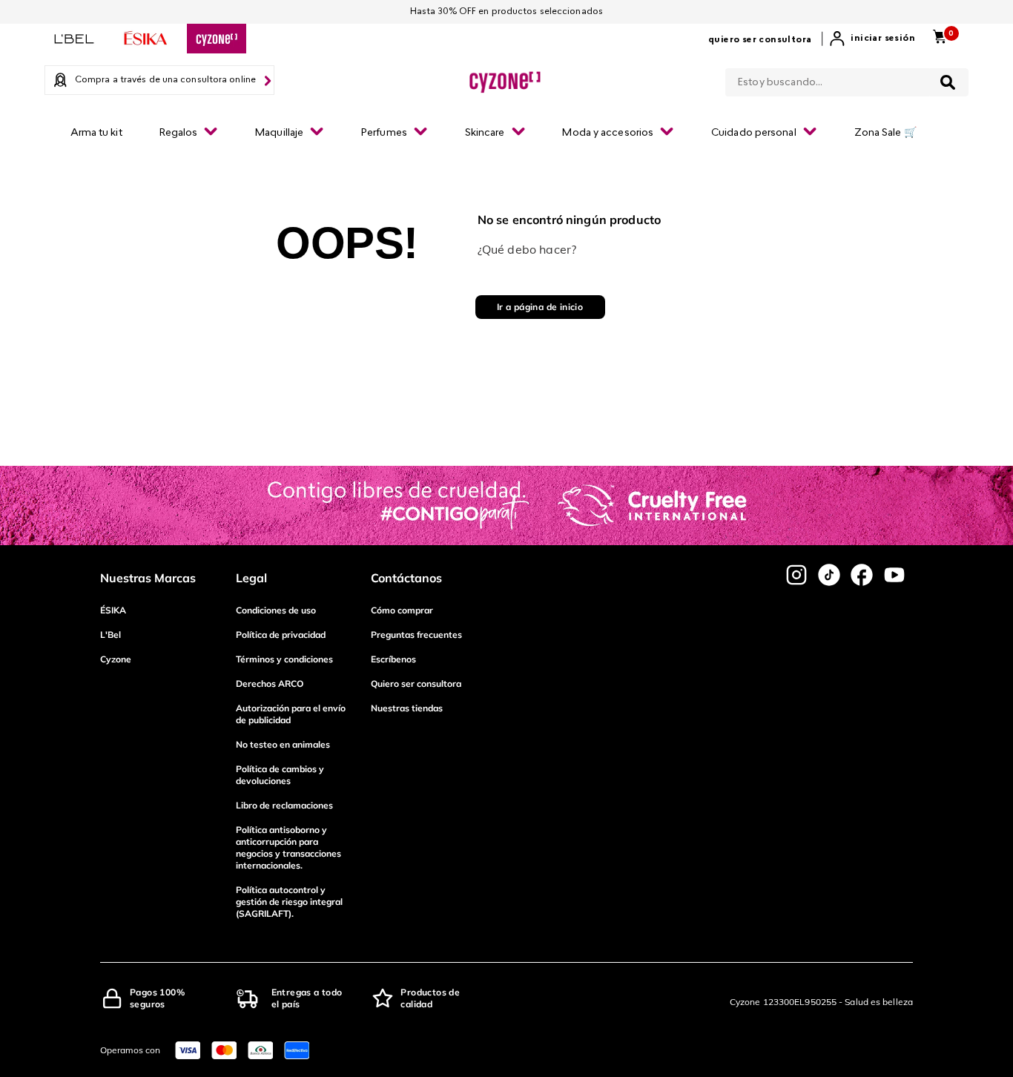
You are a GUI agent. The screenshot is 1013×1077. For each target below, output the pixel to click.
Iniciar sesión (883, 38)
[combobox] (847, 79)
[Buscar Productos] (948, 82)
